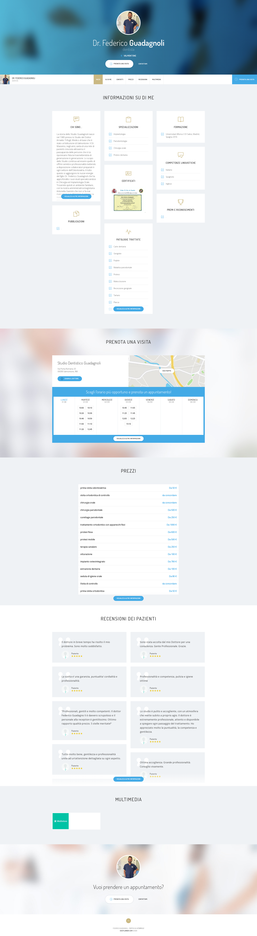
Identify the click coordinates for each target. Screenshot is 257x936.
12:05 (124, 418)
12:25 (132, 418)
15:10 (128, 424)
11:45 (132, 413)
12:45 (89, 429)
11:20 (81, 429)
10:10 (89, 407)
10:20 (81, 413)
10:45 (124, 407)
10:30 (89, 413)
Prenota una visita (246, 79)
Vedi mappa (166, 371)
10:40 (81, 418)
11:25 (124, 413)
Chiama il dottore (72, 378)
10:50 (89, 418)
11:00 (81, 424)
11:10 (89, 424)
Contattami (142, 64)
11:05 (132, 407)
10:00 (81, 407)
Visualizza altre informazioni (76, 196)
